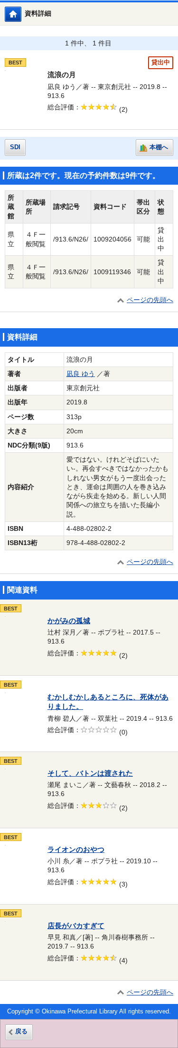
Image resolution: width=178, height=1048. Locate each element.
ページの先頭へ (150, 300)
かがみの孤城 (68, 621)
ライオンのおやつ (75, 849)
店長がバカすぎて (75, 926)
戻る (21, 1031)
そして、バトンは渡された (90, 773)
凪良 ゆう (80, 373)
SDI (15, 147)
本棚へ (159, 147)
